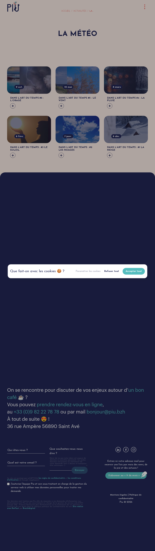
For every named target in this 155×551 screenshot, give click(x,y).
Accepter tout (134, 271)
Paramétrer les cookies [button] (88, 271)
